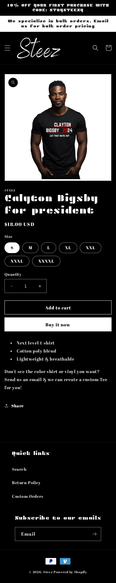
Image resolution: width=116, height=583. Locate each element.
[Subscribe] (94, 534)
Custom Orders (27, 496)
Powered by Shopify (70, 572)
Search (19, 469)
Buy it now (58, 325)
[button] (7, 47)
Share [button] (17, 406)
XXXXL (46, 261)
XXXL (17, 261)
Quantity (12, 274)
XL (68, 247)
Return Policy (26, 482)
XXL (90, 247)
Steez (48, 572)
